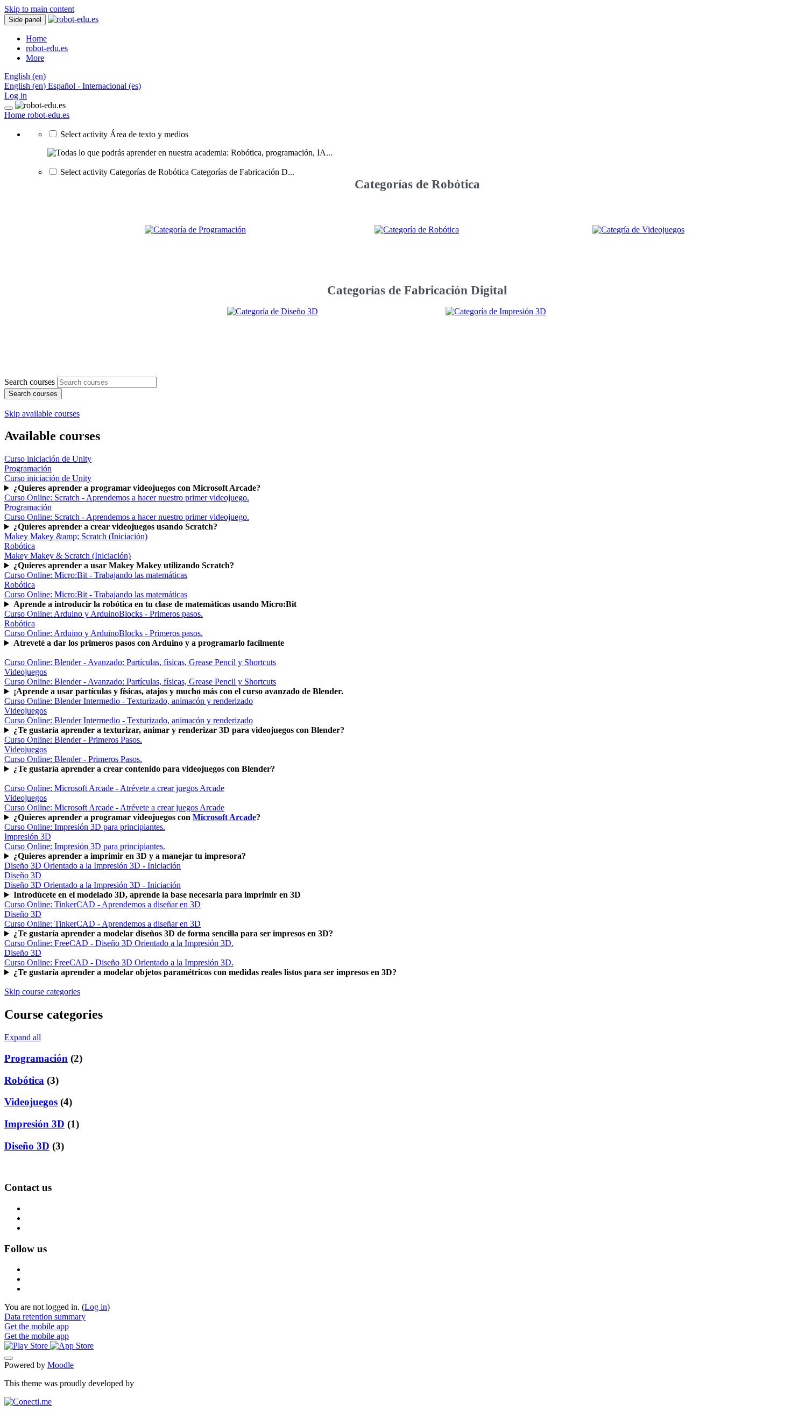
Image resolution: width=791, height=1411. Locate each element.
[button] (25, 76)
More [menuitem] (35, 57)
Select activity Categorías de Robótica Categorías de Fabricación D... (177, 172)
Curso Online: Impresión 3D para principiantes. (84, 846)
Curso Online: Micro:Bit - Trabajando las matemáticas (95, 594)
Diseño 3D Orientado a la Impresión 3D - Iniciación (92, 885)
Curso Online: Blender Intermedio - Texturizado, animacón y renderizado (128, 720)
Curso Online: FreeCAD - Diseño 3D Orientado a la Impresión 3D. (119, 962)
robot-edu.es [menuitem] (47, 48)
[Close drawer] (8, 108)
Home (15, 114)
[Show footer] (8, 1358)
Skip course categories (42, 991)
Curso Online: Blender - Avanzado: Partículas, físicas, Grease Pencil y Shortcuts (140, 681)
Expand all (22, 1037)
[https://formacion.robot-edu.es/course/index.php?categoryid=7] (638, 229)
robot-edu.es (48, 114)
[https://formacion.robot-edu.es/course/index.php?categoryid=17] (526, 335)
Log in (15, 95)
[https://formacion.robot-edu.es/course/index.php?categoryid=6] (417, 229)
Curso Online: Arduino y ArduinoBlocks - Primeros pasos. (103, 633)
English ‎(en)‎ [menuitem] (26, 85)
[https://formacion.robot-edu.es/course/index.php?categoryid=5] (195, 229)
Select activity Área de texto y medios (124, 134)
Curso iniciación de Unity (47, 478)
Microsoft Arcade (224, 817)
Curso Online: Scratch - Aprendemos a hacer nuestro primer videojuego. (126, 516)
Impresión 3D (34, 1124)
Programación (36, 1058)
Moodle (60, 1365)
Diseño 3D (27, 1146)
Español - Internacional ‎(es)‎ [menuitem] (94, 85)
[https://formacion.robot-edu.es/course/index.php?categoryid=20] (307, 335)
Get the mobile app (36, 1326)
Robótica (24, 1080)
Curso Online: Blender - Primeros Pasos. (73, 759)
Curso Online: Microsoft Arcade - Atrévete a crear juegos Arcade (114, 807)
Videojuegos (31, 1101)
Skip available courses (42, 413)
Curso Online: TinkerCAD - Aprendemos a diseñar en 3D (102, 923)
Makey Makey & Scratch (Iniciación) (67, 555)
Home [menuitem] (36, 38)
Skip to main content (39, 8)
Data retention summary (45, 1316)
